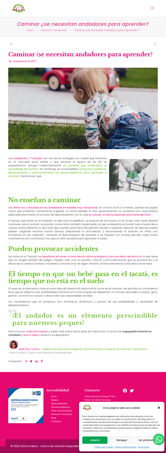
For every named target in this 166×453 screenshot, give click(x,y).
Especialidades (59, 403)
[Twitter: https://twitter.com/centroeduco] (131, 390)
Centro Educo (30, 335)
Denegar (121, 440)
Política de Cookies (103, 447)
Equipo (54, 400)
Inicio (30, 30)
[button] (159, 408)
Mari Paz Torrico (29, 349)
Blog (53, 417)
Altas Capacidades (61, 410)
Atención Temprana (54, 30)
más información (37, 331)
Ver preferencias (148, 440)
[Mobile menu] (152, 8)
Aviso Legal (143, 447)
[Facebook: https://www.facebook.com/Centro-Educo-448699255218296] (125, 390)
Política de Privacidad (125, 447)
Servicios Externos (60, 407)
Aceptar (95, 440)
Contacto (56, 421)
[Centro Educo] (19, 8)
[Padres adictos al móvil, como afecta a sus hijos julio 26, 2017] (3, 440)
